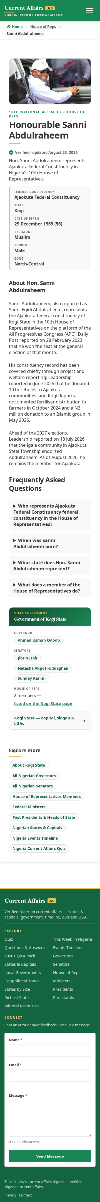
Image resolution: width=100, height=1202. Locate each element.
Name (15, 1039)
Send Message (50, 1156)
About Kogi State (28, 765)
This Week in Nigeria (72, 939)
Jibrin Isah (27, 658)
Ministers (62, 980)
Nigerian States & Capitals (37, 827)
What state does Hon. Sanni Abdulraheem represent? (46, 565)
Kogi (19, 210)
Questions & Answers (24, 947)
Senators (61, 964)
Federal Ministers (29, 806)
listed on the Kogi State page (43, 703)
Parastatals (63, 997)
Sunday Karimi (32, 678)
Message (18, 1095)
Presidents (63, 989)
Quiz (8, 939)
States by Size (17, 989)
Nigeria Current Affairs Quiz (39, 848)
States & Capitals (20, 964)
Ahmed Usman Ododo (39, 640)
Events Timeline (67, 947)
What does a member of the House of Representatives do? (47, 588)
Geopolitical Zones (21, 980)
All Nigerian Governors (34, 775)
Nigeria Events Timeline (35, 838)
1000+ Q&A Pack (19, 955)
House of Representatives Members (46, 796)
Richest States (17, 997)
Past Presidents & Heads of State (43, 817)
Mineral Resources (21, 1005)
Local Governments (22, 972)
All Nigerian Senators (32, 786)
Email (15, 1064)
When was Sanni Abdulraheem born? (35, 543)
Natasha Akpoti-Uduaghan (43, 668)
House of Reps (67, 972)
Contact (25, 1195)
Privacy (10, 1195)
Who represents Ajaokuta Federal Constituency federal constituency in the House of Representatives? (45, 515)
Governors (63, 955)
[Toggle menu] (89, 10)
